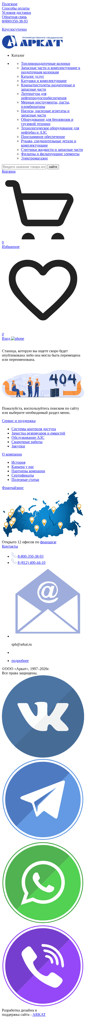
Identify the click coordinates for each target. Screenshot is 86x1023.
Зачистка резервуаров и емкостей (38, 433)
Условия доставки (16, 13)
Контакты (10, 546)
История (18, 462)
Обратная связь (14, 17)
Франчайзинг (13, 488)
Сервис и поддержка (19, 421)
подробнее (20, 661)
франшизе (48, 542)
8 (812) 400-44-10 (31, 563)
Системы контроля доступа (33, 429)
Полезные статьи (25, 480)
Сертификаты (22, 475)
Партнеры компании (28, 471)
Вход (6, 338)
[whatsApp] (43, 923)
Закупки (18, 446)
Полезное (9, 4)
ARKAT (39, 1014)
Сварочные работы (27, 442)
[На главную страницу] (32, 47)
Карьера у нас (22, 467)
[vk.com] (43, 756)
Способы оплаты (16, 8)
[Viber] (43, 1006)
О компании (12, 454)
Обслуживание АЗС (27, 437)
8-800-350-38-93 (30, 556)
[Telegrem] (43, 839)
